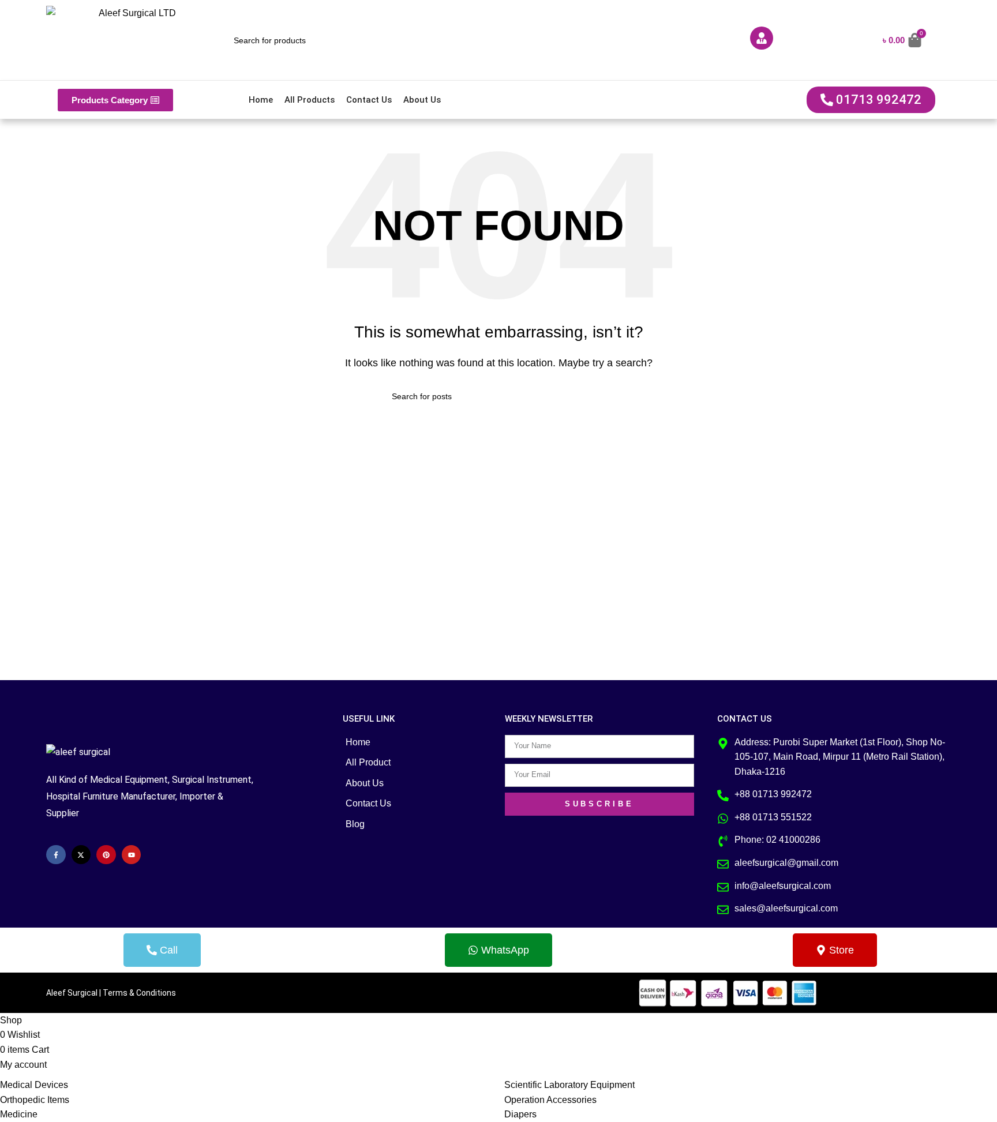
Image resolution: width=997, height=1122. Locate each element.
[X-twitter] (81, 855)
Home (261, 100)
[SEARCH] (600, 396)
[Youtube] (131, 855)
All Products (309, 100)
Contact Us (369, 100)
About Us (422, 100)
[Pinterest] (106, 855)
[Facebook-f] (56, 855)
